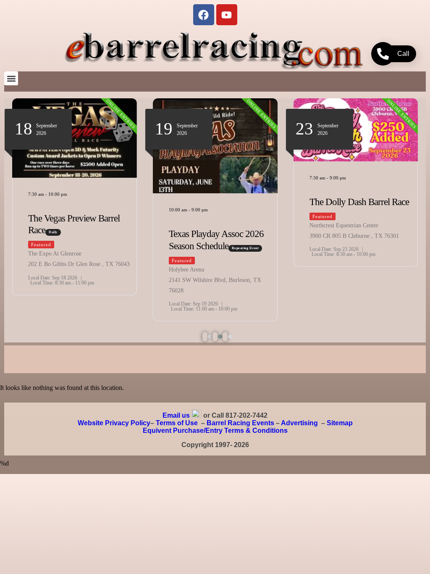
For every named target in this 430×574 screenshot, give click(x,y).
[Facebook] (203, 14)
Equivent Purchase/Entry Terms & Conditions (215, 430)
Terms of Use (177, 423)
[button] (11, 78)
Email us (176, 415)
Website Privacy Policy (114, 423)
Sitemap (340, 423)
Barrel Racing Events (240, 423)
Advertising (299, 423)
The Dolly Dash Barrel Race (359, 202)
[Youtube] (226, 14)
